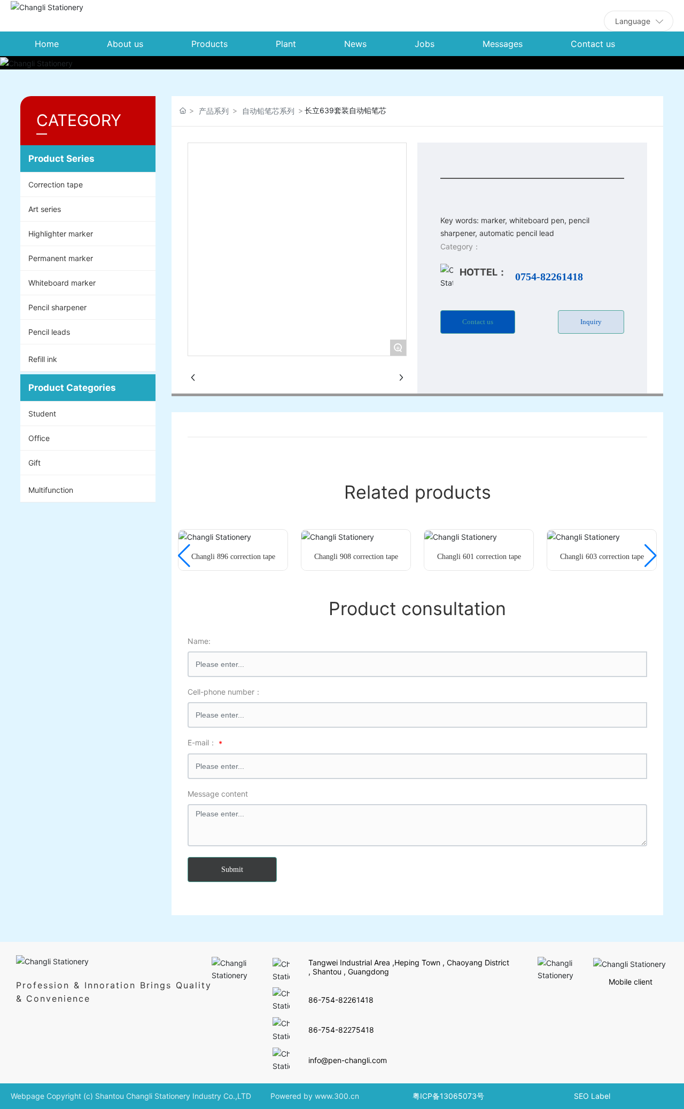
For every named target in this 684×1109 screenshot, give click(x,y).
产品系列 (214, 110)
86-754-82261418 (341, 999)
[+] (214, 535)
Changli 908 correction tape (356, 557)
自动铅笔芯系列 (268, 110)
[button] (184, 556)
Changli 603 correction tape (602, 557)
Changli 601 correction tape (479, 557)
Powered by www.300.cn (314, 1095)
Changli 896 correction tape (233, 557)
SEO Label (592, 1095)
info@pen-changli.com (347, 1060)
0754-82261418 (549, 276)
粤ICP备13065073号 (448, 1095)
